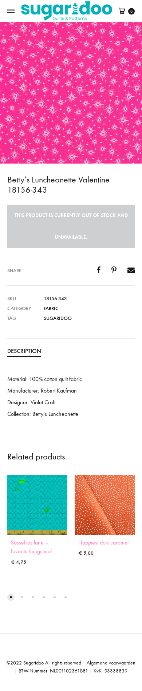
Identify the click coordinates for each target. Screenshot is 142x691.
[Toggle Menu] (11, 11)
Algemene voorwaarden (111, 663)
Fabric (51, 308)
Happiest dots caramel (103, 542)
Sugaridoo (58, 318)
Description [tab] (24, 350)
